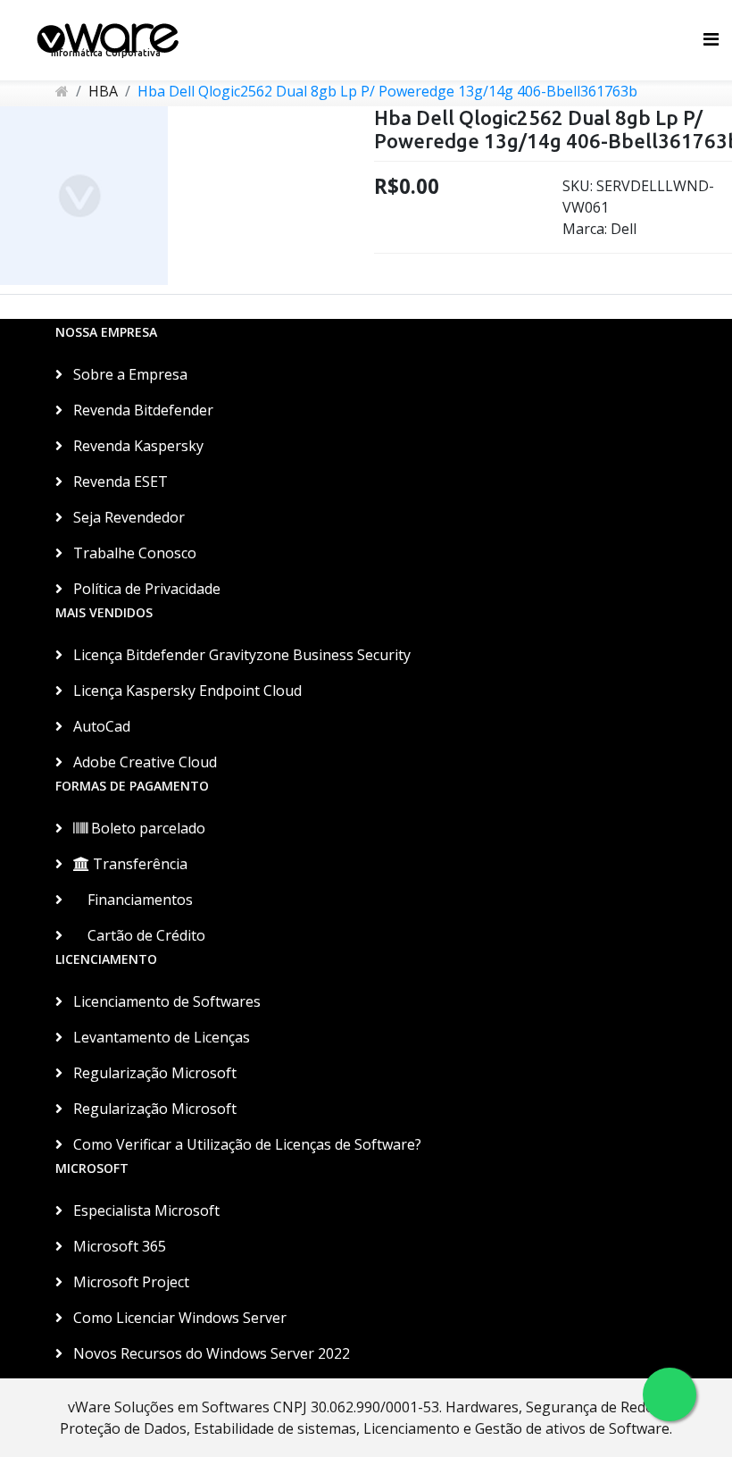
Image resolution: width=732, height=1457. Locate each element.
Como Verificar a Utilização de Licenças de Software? (245, 1144)
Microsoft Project (129, 1282)
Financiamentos (138, 899)
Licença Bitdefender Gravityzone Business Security (240, 655)
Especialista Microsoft (145, 1210)
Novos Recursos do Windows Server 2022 (210, 1353)
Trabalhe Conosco (133, 553)
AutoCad (100, 726)
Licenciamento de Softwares (165, 1001)
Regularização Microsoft (153, 1073)
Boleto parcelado (146, 828)
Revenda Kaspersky (137, 446)
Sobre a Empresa (128, 374)
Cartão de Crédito (144, 935)
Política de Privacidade (145, 589)
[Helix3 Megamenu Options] (711, 39)
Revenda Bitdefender (141, 410)
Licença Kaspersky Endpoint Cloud (186, 690)
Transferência (138, 864)
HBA (103, 91)
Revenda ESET (119, 481)
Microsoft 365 (118, 1246)
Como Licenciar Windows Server (178, 1317)
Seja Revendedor (127, 517)
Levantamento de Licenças (160, 1037)
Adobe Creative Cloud (143, 762)
